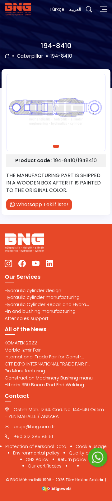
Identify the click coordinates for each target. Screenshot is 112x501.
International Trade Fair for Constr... (44, 356)
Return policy (72, 459)
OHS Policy (37, 459)
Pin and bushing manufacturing (40, 311)
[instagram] (8, 263)
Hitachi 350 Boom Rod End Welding (44, 384)
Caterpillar (30, 56)
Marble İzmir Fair (23, 350)
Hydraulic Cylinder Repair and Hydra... (47, 304)
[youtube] (36, 263)
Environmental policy (36, 453)
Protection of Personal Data (35, 446)
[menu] (103, 9)
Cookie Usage (91, 446)
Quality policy (84, 453)
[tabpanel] (56, 112)
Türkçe (56, 9)
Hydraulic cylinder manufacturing (42, 297)
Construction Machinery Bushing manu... (50, 378)
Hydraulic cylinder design (33, 290)
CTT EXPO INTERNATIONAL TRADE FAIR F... (47, 364)
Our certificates (45, 466)
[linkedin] (49, 263)
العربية (75, 9)
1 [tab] (56, 146)
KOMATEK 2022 (21, 342)
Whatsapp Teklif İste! (41, 204)
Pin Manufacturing (25, 370)
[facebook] (22, 263)
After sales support (27, 318)
